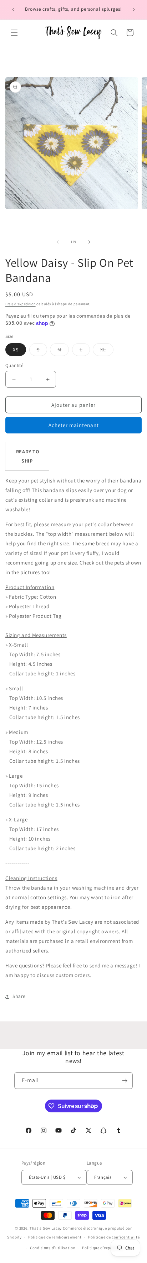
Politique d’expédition (102, 1247)
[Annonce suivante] (134, 9)
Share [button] (19, 996)
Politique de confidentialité (114, 1237)
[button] (14, 33)
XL (106, 351)
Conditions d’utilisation (53, 1247)
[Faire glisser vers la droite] (89, 242)
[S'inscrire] (124, 1080)
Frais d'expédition (20, 304)
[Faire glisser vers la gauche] (58, 242)
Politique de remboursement (54, 1237)
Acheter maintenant (74, 425)
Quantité (14, 365)
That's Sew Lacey (46, 1228)
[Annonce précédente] (13, 9)
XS (16, 349)
